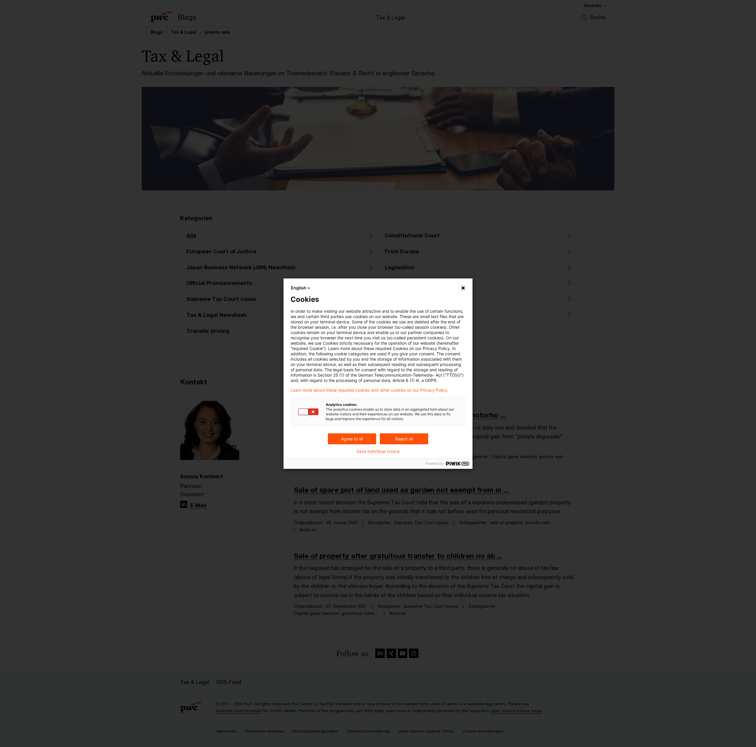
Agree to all (352, 438)
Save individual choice (378, 451)
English (298, 287)
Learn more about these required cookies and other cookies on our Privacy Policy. (370, 390)
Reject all (404, 438)
